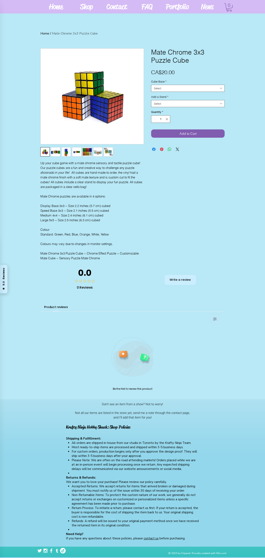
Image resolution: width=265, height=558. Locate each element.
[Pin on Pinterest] (161, 149)
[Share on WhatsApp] (169, 149)
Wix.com (221, 553)
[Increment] (167, 119)
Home (44, 33)
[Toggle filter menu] (215, 319)
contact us (151, 538)
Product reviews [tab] (56, 307)
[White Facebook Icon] (51, 550)
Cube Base (158, 81)
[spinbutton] (161, 119)
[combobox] (188, 88)
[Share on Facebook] (153, 149)
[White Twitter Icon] (39, 550)
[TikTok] (63, 550)
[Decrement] (154, 119)
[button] (229, 7)
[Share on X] (177, 149)
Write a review (180, 280)
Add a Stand (159, 96)
